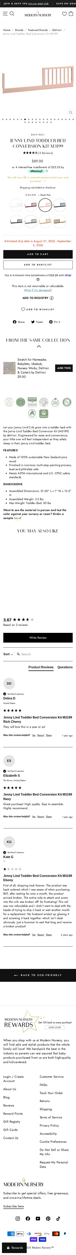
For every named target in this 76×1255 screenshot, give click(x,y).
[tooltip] (52, 298)
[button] (38, 153)
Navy (59, 205)
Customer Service (52, 1076)
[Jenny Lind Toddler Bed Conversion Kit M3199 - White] (8, 597)
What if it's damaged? (38, 290)
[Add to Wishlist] (25, 544)
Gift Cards (10, 1130)
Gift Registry (11, 1121)
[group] (38, 620)
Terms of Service (51, 1117)
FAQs (43, 1085)
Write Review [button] (38, 637)
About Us (9, 1089)
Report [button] (40, 735)
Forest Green (30, 221)
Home (6, 30)
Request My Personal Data (54, 1164)
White (16, 205)
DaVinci (57, 30)
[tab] (41, 668)
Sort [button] (6, 654)
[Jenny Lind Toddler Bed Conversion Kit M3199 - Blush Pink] (19, 597)
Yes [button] (33, 735)
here (17, 518)
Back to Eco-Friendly (40, 975)
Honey (45, 221)
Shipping (25, 187)
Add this (64, 368)
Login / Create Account (13, 1078)
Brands (19, 30)
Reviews (8, 1105)
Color (38, 195)
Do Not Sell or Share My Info (54, 1152)
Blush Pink (45, 205)
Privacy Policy (49, 1125)
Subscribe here (13, 1206)
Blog (6, 1097)
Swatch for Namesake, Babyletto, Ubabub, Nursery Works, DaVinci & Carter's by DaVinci (33, 366)
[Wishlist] (64, 14)
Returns (45, 1101)
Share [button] (49, 735)
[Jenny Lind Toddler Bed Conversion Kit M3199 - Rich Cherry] (14, 597)
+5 (25, 597)
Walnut (59, 221)
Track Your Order (51, 1093)
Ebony (16, 221)
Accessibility (48, 1133)
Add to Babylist (38, 264)
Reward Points (13, 1113)
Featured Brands (38, 30)
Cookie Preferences (53, 1141)
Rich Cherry (30, 205)
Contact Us (10, 1138)
